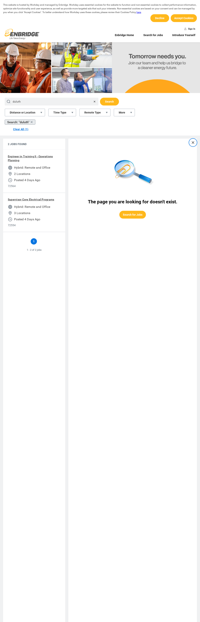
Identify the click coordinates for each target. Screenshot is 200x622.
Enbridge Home (124, 35)
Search (109, 101)
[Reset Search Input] (94, 101)
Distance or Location (22, 112)
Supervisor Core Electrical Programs (31, 199)
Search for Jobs (153, 35)
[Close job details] (193, 142)
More (122, 112)
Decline (159, 18)
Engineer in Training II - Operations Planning (30, 158)
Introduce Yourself (183, 35)
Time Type (59, 112)
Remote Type (92, 112)
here (139, 12)
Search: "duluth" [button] (18, 122)
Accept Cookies (183, 18)
